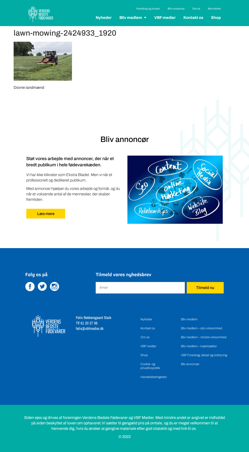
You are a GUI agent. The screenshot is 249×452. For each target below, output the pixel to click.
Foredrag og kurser (148, 8)
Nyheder (104, 17)
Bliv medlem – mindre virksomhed (203, 337)
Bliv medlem (130, 17)
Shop (216, 17)
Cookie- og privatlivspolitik (150, 366)
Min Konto (214, 8)
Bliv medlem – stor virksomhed (201, 328)
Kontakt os (193, 17)
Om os (196, 8)
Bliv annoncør (176, 8)
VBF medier (165, 17)
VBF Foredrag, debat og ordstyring (204, 355)
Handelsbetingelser (153, 377)
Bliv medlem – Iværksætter (199, 346)
